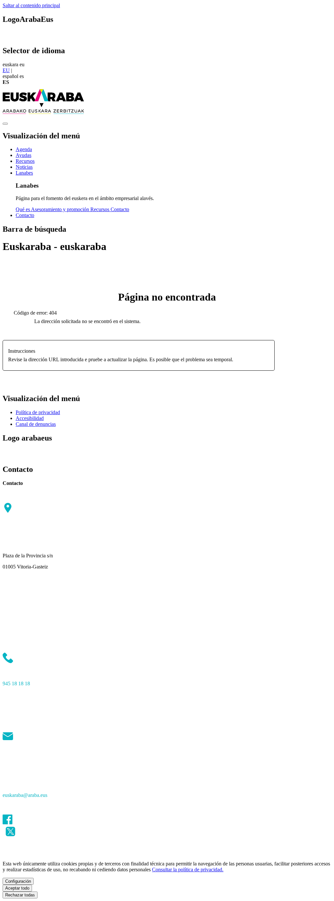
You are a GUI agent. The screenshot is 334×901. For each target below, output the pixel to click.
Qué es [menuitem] (23, 209)
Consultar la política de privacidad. (187, 869)
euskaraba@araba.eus (25, 795)
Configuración (18, 881)
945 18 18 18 (16, 683)
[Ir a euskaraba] (43, 116)
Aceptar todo (17, 888)
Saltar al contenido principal (31, 5)
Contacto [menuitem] (120, 209)
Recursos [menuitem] (100, 209)
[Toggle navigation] (5, 124)
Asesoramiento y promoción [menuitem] (60, 209)
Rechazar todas (20, 895)
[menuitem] (24, 149)
